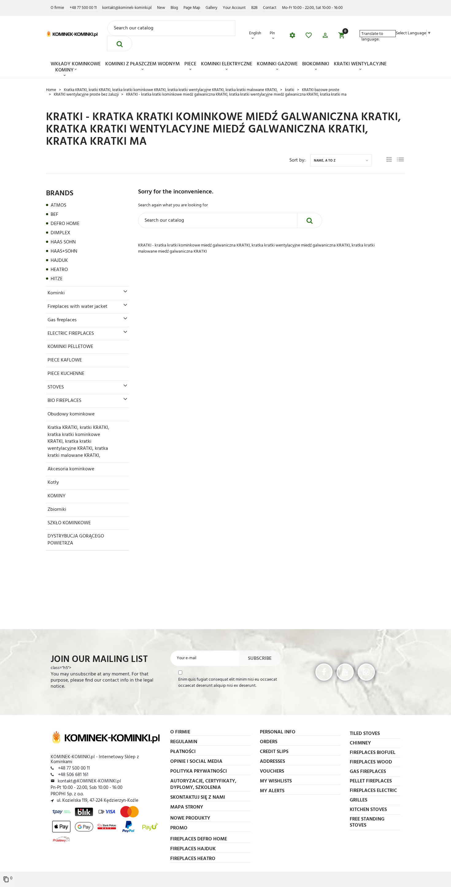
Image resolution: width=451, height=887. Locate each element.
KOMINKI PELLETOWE (70, 347)
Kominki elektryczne (226, 64)
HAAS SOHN (63, 242)
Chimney (360, 743)
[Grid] (389, 160)
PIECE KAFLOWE (65, 360)
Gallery (212, 8)
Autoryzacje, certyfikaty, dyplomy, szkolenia (203, 784)
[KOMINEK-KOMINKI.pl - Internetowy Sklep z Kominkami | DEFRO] (72, 34)
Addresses (272, 762)
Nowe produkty (190, 818)
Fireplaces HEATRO (192, 859)
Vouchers (272, 771)
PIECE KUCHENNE (66, 374)
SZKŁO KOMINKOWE (69, 523)
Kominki (56, 293)
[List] (400, 160)
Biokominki (315, 64)
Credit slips (274, 752)
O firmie (58, 8)
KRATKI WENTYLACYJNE (360, 64)
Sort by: (297, 160)
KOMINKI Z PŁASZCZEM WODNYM (142, 64)
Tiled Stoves (365, 734)
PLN (272, 33)
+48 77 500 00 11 (84, 8)
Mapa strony (186, 807)
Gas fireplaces (62, 320)
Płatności (183, 752)
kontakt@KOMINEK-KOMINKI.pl (89, 781)
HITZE (57, 279)
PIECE (190, 64)
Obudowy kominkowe (71, 414)
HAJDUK (59, 261)
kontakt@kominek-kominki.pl (127, 8)
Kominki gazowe (277, 64)
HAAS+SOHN (64, 251)
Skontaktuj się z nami (197, 797)
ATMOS (58, 205)
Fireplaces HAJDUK (193, 849)
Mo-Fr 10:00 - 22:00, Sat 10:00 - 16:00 (312, 8)
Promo (178, 828)
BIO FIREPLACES (64, 401)
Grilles (358, 800)
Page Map (192, 8)
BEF (54, 215)
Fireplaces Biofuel (372, 753)
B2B (254, 8)
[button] (325, 36)
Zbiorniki (57, 510)
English (255, 33)
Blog (175, 8)
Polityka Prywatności (198, 771)
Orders (268, 742)
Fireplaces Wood (371, 762)
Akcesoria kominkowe (71, 469)
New (161, 8)
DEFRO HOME (65, 224)
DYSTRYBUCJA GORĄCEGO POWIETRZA (76, 539)
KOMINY (64, 70)
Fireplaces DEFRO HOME (198, 839)
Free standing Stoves (367, 822)
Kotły (53, 483)
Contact (270, 8)
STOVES (56, 387)
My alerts (272, 791)
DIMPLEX (60, 233)
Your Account (235, 8)
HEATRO (59, 270)
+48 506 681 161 (72, 774)
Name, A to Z (325, 160)
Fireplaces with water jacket (77, 307)
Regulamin (183, 742)
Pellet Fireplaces (371, 781)
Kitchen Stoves (368, 810)
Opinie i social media (196, 762)
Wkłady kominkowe (76, 64)
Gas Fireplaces (368, 772)
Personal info (277, 732)
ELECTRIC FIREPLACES (71, 334)
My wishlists (276, 781)
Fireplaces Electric (373, 791)
